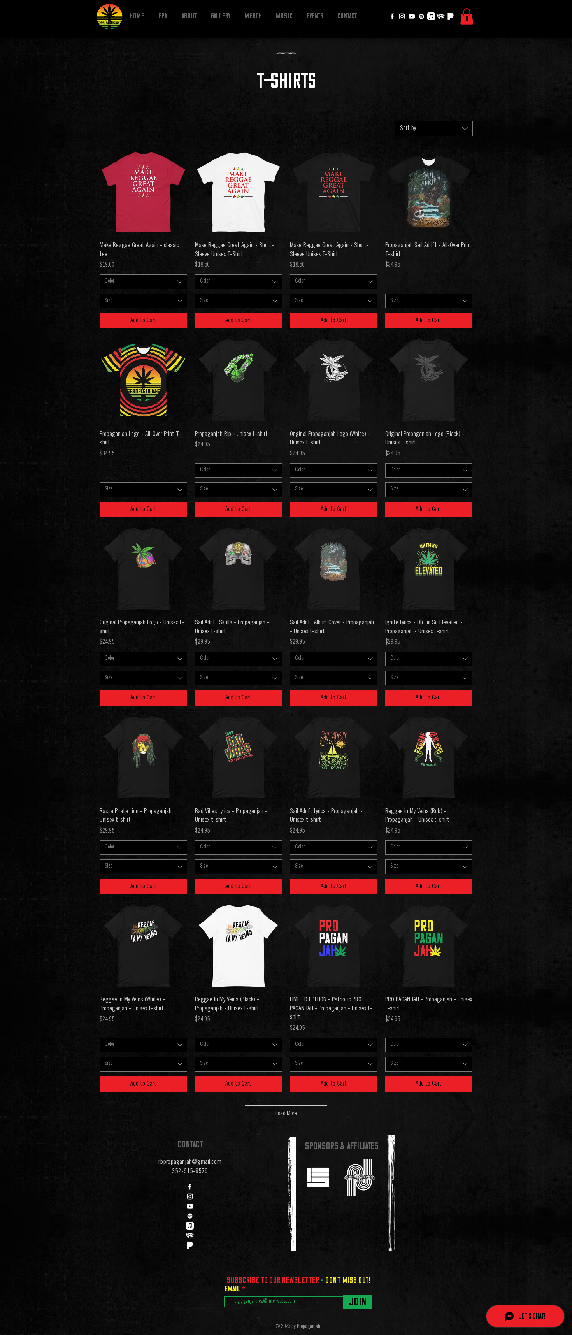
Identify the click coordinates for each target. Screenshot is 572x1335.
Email (233, 1289)
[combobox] (434, 128)
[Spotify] (421, 16)
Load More (286, 1114)
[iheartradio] (441, 16)
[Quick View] (143, 191)
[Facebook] (392, 16)
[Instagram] (402, 16)
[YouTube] (412, 16)
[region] (317, 1177)
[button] (467, 16)
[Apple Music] (431, 16)
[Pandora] (450, 16)
